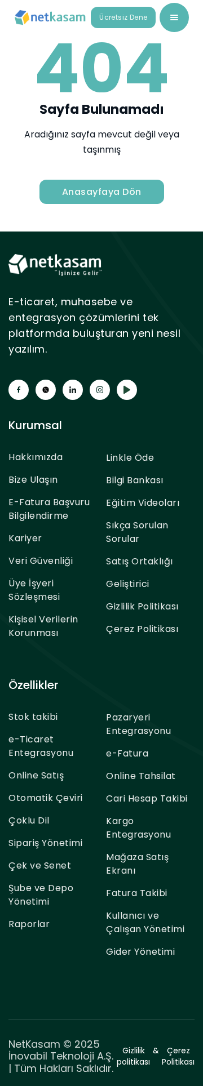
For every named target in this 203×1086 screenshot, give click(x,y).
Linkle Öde (130, 457)
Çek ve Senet (39, 865)
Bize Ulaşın (33, 479)
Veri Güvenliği (40, 560)
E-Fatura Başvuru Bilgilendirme (49, 509)
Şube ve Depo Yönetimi (40, 895)
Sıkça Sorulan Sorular (137, 532)
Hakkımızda (35, 457)
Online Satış (36, 775)
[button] (174, 17)
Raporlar (29, 924)
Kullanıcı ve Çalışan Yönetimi (145, 922)
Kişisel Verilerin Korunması (43, 626)
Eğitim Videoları (142, 502)
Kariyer (25, 538)
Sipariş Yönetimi (45, 842)
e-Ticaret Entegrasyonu (40, 746)
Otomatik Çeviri (45, 797)
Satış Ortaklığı (139, 561)
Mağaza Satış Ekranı (137, 864)
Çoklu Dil (29, 820)
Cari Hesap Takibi (147, 798)
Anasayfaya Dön (102, 191)
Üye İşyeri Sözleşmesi (34, 590)
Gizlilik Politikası (142, 606)
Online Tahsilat (141, 775)
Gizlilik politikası (133, 1056)
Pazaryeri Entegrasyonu (138, 724)
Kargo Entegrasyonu (138, 827)
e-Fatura (127, 753)
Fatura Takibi (136, 893)
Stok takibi (33, 716)
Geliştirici (127, 583)
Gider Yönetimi (140, 951)
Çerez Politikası (142, 628)
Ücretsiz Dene (123, 17)
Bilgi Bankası (135, 480)
